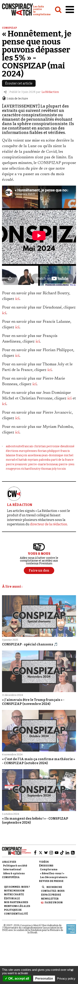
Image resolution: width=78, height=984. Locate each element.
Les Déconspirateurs (53, 877)
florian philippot (49, 451)
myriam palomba (39, 459)
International (12, 869)
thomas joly (49, 468)
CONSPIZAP (9, 27)
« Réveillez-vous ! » (52, 873)
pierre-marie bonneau (43, 464)
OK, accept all (18, 978)
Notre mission (14, 890)
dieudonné (67, 446)
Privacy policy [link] (66, 978)
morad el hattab (16, 459)
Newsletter (50, 898)
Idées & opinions (14, 873)
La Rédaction (50, 92)
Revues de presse (51, 881)
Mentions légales (17, 906)
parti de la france (62, 459)
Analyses (9, 861)
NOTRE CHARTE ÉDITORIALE (14, 896)
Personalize (44, 978)
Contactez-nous (53, 891)
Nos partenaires (16, 902)
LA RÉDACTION (19, 505)
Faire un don (54, 902)
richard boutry (30, 468)
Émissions (46, 865)
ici (17, 299)
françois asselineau (29, 455)
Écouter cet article (18, 83)
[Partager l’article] (5, 92)
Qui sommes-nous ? (17, 886)
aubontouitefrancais (19, 446)
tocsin (61, 468)
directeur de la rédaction (48, 524)
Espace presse (51, 894)
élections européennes (21, 451)
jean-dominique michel (57, 455)
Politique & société (15, 865)
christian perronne (47, 446)
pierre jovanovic (17, 464)
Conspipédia (11, 877)
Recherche (54, 887)
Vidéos (44, 861)
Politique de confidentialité (16, 912)
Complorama (48, 869)
